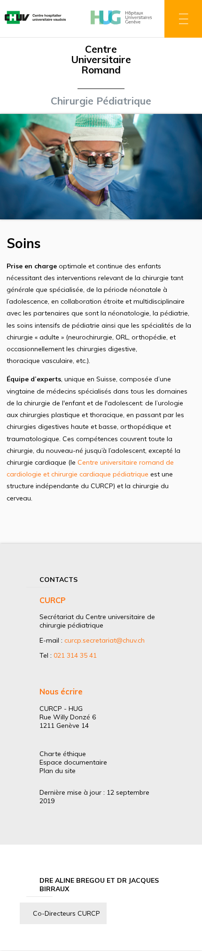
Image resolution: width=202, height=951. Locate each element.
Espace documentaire (73, 762)
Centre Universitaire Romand (101, 59)
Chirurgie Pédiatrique (101, 101)
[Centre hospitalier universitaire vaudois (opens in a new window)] (35, 25)
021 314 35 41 (75, 655)
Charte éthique (62, 754)
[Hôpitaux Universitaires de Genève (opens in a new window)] (121, 25)
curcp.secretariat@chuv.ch (104, 640)
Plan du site (57, 770)
